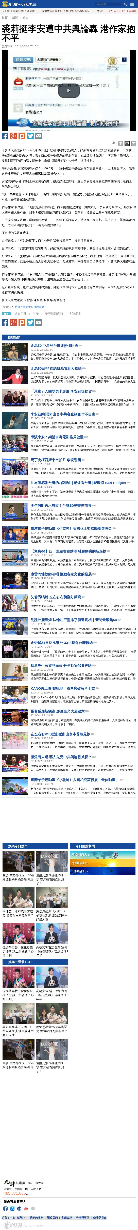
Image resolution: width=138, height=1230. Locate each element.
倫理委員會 (100, 1217)
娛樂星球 (20, 313)
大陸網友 (75, 313)
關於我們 (52, 1217)
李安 (36, 313)
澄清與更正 (82, 1217)
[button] (69, 91)
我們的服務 (36, 1217)
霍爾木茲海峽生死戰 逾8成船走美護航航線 (43, 11)
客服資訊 (66, 1217)
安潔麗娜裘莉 (54, 313)
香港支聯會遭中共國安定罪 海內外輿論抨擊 (98, 11)
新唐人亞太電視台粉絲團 (29, 306)
